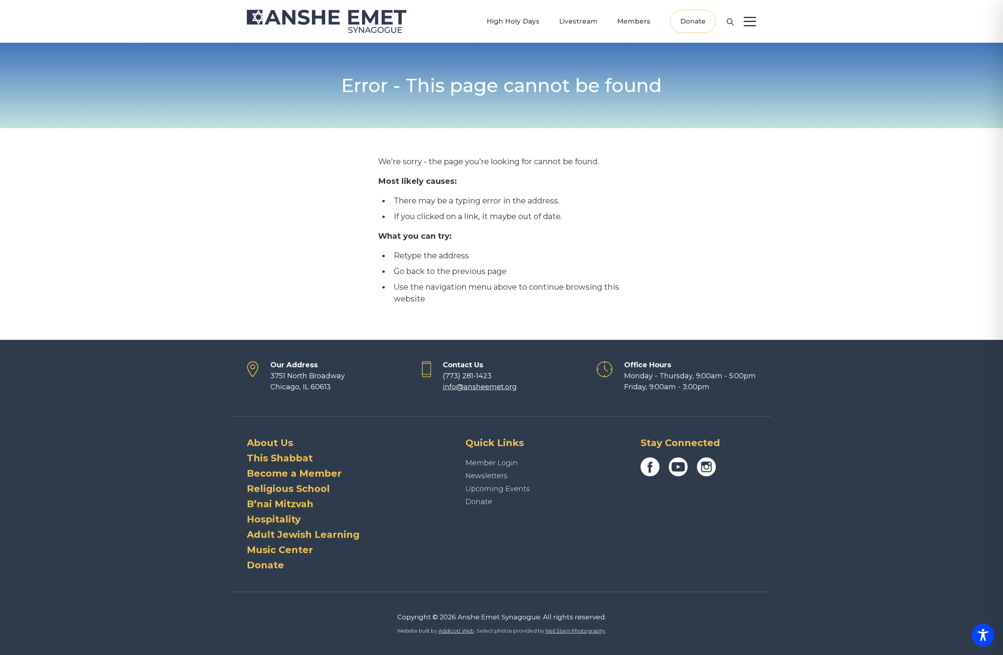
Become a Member (294, 473)
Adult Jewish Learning (303, 534)
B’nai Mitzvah (280, 504)
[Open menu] (750, 21)
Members (633, 21)
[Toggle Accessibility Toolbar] (983, 635)
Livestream (578, 21)
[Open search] (730, 21)
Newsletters (486, 476)
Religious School (288, 488)
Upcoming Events (497, 488)
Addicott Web (456, 631)
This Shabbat (280, 458)
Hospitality (274, 519)
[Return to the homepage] (326, 21)
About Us (270, 442)
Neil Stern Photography (575, 631)
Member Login (491, 463)
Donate (693, 21)
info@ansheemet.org (480, 387)
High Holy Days (513, 21)
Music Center (280, 549)
